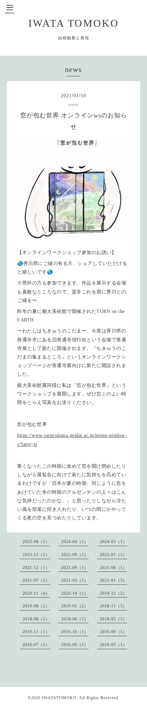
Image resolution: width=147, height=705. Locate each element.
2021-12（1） (36, 567)
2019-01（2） (75, 606)
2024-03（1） (113, 541)
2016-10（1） (75, 631)
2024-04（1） (75, 541)
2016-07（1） (36, 644)
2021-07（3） (36, 580)
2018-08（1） (36, 619)
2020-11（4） (36, 593)
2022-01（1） (113, 554)
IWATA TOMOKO (73, 23)
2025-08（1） (36, 541)
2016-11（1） (36, 631)
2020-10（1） (75, 593)
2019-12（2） (113, 593)
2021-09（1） (75, 567)
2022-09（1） (75, 554)
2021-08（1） (113, 567)
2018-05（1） (113, 619)
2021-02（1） (75, 580)
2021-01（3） (113, 580)
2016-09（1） (113, 631)
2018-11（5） (113, 606)
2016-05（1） (113, 644)
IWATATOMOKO (59, 697)
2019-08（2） (36, 606)
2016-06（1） (75, 644)
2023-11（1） (36, 554)
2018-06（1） (75, 619)
